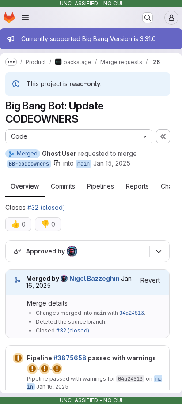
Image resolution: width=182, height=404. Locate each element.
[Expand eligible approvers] (158, 251)
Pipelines (100, 186)
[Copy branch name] (57, 163)
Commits (63, 186)
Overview (25, 186)
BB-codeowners (29, 163)
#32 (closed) (46, 207)
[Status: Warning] (18, 358)
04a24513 (131, 313)
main (83, 163)
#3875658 (70, 358)
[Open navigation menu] (25, 18)
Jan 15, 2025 (111, 163)
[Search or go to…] (147, 17)
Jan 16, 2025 (52, 386)
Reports (137, 186)
